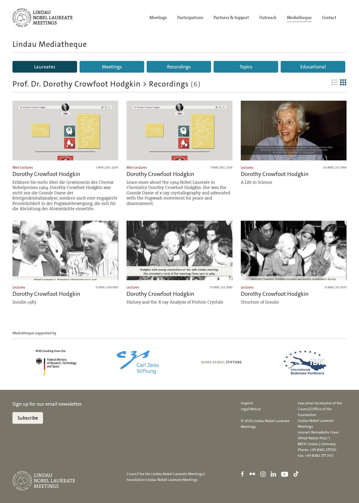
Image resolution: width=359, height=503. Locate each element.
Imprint (247, 403)
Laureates (44, 66)
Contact (329, 17)
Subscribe (27, 418)
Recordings (179, 66)
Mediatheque (299, 17)
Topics (246, 66)
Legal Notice (251, 408)
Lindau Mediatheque (49, 44)
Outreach (268, 17)
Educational (313, 66)
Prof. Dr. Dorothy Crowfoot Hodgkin (76, 84)
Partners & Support (231, 17)
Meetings (158, 17)
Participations (190, 17)
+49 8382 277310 (323, 449)
